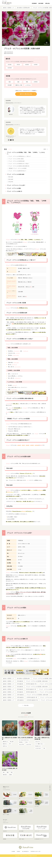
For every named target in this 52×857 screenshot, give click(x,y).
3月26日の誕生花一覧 (31, 692)
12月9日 (35, 64)
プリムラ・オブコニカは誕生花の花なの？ (17, 170)
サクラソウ (39, 490)
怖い (18, 307)
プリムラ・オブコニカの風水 (14, 188)
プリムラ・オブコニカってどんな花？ (16, 185)
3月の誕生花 (20, 686)
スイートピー (18, 366)
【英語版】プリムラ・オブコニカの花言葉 (17, 168)
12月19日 (10, 67)
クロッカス (16, 362)
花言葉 (17, 239)
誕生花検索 (41, 3)
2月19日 (9, 64)
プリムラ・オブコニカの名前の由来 (15, 174)
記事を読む (47, 3)
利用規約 (18, 851)
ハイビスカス (9, 403)
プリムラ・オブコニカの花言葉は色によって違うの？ (19, 156)
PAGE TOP (50, 788)
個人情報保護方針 (25, 851)
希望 (13, 323)
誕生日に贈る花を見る (26, 94)
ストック (11, 407)
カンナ (7, 412)
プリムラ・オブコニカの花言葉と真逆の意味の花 (18, 166)
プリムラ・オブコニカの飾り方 (14, 191)
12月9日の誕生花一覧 (32, 697)
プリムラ (8, 239)
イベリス (18, 353)
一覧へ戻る (26, 705)
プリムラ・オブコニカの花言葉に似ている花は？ (18, 163)
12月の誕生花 (20, 694)
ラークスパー (17, 351)
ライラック (25, 351)
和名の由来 (10, 179)
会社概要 (13, 851)
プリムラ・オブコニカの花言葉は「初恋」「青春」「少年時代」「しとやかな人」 (26, 153)
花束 (41, 654)
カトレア (15, 385)
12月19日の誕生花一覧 (32, 700)
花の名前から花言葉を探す (23, 7)
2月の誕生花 (20, 681)
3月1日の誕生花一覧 (31, 689)
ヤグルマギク (14, 389)
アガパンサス (16, 355)
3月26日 (27, 64)
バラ (28, 480)
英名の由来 (10, 176)
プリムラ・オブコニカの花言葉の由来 (16, 161)
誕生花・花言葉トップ (8, 7)
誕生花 (41, 445)
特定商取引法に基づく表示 (35, 851)
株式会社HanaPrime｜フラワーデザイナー (13, 102)
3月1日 (18, 64)
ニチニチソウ (18, 378)
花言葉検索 (34, 3)
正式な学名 (10, 181)
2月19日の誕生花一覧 (31, 683)
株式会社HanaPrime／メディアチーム (13, 124)
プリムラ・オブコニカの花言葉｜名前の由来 (37, 681)
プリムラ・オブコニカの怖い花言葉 (15, 158)
